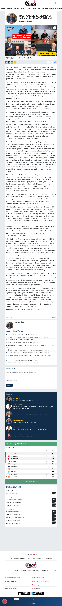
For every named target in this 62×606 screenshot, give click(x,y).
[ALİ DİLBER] (9, 399)
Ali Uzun (16, 427)
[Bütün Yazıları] (55, 331)
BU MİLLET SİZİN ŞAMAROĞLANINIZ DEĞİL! (21, 360)
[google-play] (38, 593)
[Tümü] (55, 394)
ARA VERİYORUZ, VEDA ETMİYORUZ (19, 334)
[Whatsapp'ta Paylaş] (12, 62)
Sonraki (52, 317)
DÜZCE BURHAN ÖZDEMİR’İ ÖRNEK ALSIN (21, 340)
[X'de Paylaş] (9, 62)
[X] (28, 555)
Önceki (9, 317)
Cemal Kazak (17, 413)
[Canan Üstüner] (9, 436)
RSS (17, 599)
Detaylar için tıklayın (31, 481)
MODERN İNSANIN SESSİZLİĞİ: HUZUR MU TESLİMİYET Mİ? (31, 415)
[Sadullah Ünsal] (11, 18)
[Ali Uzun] (9, 428)
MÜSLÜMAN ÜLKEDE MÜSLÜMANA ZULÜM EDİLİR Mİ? (24, 337)
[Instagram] (31, 555)
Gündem (16, 8)
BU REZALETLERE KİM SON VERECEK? (19, 342)
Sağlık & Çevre (23, 558)
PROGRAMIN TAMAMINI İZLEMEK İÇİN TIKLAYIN (23, 310)
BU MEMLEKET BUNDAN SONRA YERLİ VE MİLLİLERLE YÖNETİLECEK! (29, 355)
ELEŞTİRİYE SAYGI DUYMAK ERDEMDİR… (26, 437)
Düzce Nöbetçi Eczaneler (13, 577)
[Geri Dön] (4, 601)
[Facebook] (25, 555)
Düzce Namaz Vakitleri (13, 581)
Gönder (9, 385)
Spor (22, 8)
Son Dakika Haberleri (11, 588)
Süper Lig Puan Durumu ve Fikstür (15, 585)
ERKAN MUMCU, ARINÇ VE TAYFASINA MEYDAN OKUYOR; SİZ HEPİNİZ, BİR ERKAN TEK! (33, 407)
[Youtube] (34, 555)
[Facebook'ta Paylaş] (6, 62)
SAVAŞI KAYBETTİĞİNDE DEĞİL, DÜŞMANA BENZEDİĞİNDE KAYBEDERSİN (30, 345)
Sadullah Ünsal (25, 21)
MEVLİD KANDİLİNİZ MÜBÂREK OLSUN (25, 400)
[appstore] (24, 593)
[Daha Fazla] (15, 62)
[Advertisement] (31, 539)
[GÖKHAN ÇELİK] (9, 406)
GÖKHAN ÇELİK (17, 404)
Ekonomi (28, 8)
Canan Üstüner (18, 435)
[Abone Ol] (55, 62)
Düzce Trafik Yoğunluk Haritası (41, 581)
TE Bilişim (34, 603)
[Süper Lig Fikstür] (55, 487)
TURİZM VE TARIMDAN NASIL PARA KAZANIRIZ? (23, 363)
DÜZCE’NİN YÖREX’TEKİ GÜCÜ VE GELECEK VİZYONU (30, 429)
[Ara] (55, 3)
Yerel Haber (36, 8)
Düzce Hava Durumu (39, 577)
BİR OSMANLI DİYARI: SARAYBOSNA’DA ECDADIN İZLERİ (25, 350)
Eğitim (43, 558)
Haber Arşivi (37, 588)
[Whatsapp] (37, 555)
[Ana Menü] (5, 3)
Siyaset (9, 8)
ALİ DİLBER (16, 398)
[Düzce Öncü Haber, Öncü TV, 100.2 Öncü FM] (30, 3)
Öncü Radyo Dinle (48, 8)
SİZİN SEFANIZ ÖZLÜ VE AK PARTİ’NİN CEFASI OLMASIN (25, 352)
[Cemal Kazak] (9, 414)
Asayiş (3, 8)
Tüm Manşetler (37, 585)
